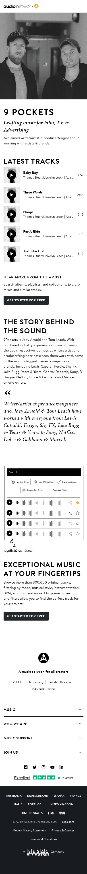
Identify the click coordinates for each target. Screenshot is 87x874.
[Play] (11, 175)
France (75, 796)
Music (9, 709)
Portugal (35, 804)
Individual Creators (43, 689)
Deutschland (37, 796)
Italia (18, 804)
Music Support (18, 738)
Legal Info (68, 822)
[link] (21, 6)
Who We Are (15, 723)
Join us (11, 752)
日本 (51, 813)
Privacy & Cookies (63, 830)
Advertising (36, 682)
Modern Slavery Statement (29, 830)
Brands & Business (59, 682)
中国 (62, 813)
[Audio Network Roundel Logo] (43, 658)
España (59, 796)
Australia (14, 796)
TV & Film (17, 682)
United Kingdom (60, 804)
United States (32, 813)
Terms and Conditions (43, 839)
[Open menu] (79, 6)
